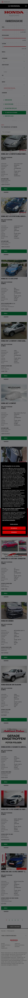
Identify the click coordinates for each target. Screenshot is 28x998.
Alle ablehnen (14, 528)
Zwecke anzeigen (14, 524)
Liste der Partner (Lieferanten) (8, 520)
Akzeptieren (14, 532)
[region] (14, 499)
